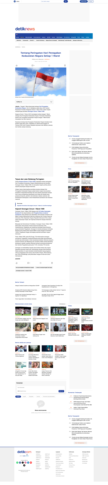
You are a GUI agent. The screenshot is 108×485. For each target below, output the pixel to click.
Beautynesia (84, 459)
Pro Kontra (67, 37)
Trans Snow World (59, 463)
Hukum (43, 37)
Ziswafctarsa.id (59, 468)
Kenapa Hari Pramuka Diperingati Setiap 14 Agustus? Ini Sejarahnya (25, 295)
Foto (78, 37)
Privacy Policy (72, 465)
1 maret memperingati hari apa (44, 267)
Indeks (87, 37)
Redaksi (70, 454)
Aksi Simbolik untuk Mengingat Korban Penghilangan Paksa (86, 182)
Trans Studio (58, 465)
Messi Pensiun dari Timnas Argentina (19, 355)
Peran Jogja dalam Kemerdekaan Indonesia (25, 298)
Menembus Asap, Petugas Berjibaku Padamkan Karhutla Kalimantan (86, 197)
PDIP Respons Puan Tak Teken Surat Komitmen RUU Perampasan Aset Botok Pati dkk (83, 403)
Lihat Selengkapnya (79, 162)
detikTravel (47, 454)
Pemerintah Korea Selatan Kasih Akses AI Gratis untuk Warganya (47, 356)
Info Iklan (71, 463)
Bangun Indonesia (77, 40)
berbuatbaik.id (59, 454)
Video (82, 37)
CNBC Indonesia (85, 455)
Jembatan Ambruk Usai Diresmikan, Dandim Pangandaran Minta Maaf (21, 336)
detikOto (38, 466)
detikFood (47, 455)
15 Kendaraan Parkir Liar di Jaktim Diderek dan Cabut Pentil (81, 143)
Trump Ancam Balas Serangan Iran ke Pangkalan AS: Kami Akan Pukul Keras (82, 158)
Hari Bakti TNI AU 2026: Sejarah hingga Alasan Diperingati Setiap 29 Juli (53, 295)
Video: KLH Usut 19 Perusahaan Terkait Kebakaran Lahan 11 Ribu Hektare (73, 320)
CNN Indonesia (85, 454)
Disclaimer (71, 466)
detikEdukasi (38, 455)
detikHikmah (47, 466)
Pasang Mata (58, 455)
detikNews (17, 47)
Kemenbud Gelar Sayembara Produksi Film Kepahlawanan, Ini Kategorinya (52, 286)
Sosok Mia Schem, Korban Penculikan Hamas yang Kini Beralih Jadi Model (33, 373)
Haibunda (84, 457)
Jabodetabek (28, 37)
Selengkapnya (62, 303)
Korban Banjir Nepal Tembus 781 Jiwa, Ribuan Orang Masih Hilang (73, 197)
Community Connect (60, 475)
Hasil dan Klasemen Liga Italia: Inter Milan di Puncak (58, 319)
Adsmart (19, 40)
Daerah (32, 40)
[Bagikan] (49, 65)
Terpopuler (25, 40)
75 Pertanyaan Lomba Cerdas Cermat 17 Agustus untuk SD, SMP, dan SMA (54, 290)
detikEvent (58, 459)
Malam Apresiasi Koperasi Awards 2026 (73, 334)
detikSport (38, 463)
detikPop (47, 468)
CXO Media (84, 463)
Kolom (53, 37)
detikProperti (38, 468)
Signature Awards (59, 461)
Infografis (73, 37)
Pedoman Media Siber (73, 455)
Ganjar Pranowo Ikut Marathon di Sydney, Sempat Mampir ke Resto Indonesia (47, 373)
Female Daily (85, 461)
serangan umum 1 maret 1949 (23, 270)
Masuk (90, 1)
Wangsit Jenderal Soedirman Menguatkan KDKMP (27, 285)
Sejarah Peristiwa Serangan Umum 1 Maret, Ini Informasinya (34, 205)
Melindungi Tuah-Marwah (64, 40)
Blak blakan (59, 37)
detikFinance (38, 457)
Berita (22, 37)
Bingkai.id (58, 466)
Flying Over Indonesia (60, 470)
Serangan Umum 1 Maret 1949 (36, 111)
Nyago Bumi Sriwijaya (51, 40)
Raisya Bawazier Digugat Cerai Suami (40, 319)
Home (17, 37)
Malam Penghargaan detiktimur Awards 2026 (86, 335)
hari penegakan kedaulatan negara (25, 267)
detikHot (37, 461)
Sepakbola (38, 465)
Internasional (37, 37)
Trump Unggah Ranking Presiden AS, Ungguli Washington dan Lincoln (82, 139)
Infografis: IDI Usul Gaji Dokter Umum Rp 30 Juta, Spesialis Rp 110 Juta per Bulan (20, 373)
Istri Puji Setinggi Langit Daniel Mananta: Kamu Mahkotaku (58, 335)
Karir (70, 457)
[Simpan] (64, 65)
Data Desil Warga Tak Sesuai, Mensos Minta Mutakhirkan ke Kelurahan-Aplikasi (82, 153)
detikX (48, 37)
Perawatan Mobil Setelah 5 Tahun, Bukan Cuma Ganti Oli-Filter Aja (60, 357)
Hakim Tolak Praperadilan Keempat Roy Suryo (81, 408)
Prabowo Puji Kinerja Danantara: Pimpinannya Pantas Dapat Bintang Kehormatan (82, 397)
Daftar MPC (83, 1)
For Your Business (59, 472)
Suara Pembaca (40, 40)
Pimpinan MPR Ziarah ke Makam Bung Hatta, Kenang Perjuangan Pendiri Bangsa (26, 290)
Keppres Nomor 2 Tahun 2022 (27, 182)
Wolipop (47, 459)
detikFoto (47, 465)
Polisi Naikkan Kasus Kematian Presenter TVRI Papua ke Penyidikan (82, 148)
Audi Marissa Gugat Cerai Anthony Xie (39, 335)
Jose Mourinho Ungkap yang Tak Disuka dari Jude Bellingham (23, 319)
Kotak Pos (71, 459)
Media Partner (72, 461)
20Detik (46, 463)
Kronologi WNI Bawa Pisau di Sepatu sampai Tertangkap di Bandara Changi (34, 357)
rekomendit (58, 474)
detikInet (38, 459)
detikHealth (47, 457)
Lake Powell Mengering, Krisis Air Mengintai (73, 181)
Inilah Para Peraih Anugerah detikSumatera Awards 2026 (87, 320)
